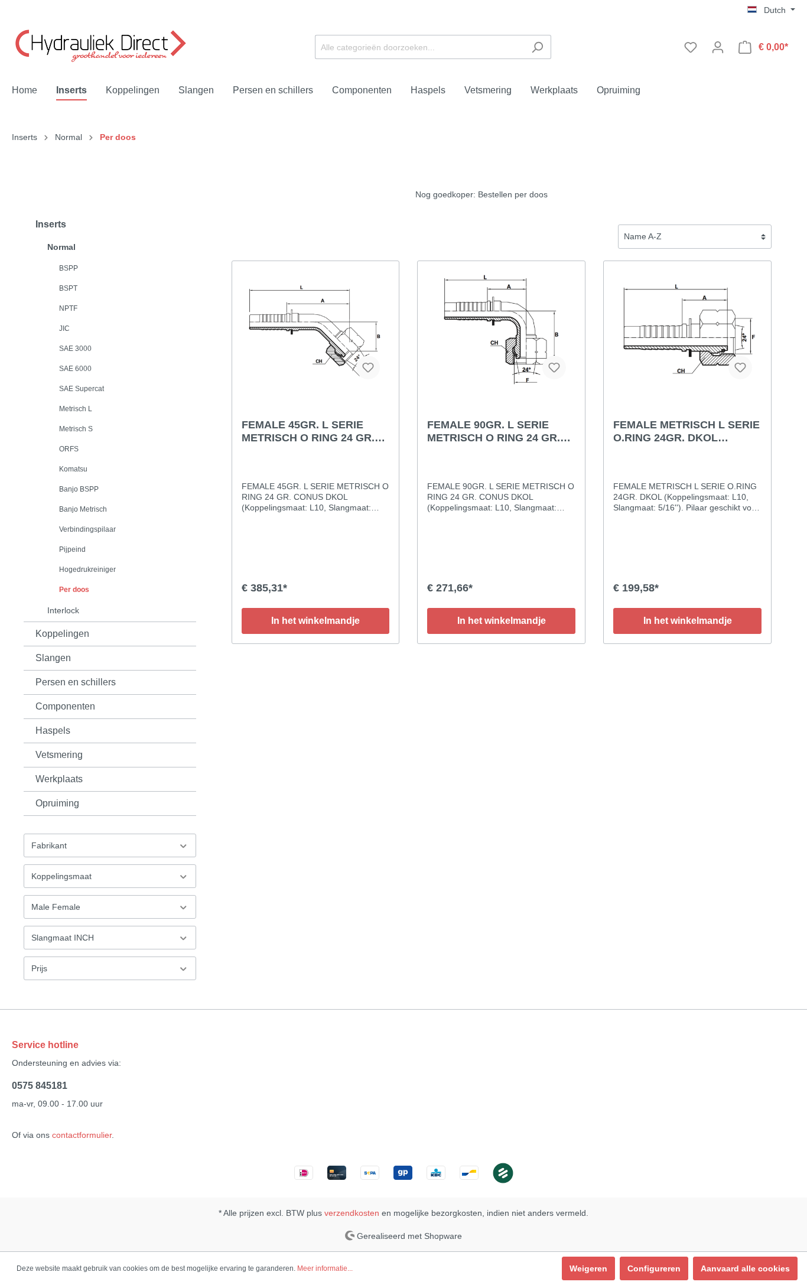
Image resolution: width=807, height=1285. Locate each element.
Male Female (55, 907)
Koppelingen (62, 634)
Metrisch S (76, 429)
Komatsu (73, 469)
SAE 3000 (75, 348)
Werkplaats (59, 779)
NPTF (68, 308)
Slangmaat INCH (62, 937)
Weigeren (588, 1268)
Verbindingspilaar (87, 529)
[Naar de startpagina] (100, 44)
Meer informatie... (325, 1268)
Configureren (654, 1268)
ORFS (69, 449)
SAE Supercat (81, 389)
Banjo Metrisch (83, 509)
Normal (61, 247)
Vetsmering (59, 755)
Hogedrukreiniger (87, 569)
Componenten (65, 706)
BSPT (68, 288)
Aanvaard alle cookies (745, 1268)
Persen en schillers (75, 682)
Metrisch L (75, 409)
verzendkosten (351, 1213)
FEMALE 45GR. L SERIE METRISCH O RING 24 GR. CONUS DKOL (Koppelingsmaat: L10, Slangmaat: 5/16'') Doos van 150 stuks (312, 431)
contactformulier (82, 1135)
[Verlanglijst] (690, 47)
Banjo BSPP (79, 489)
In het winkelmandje (315, 621)
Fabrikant (49, 845)
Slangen (53, 658)
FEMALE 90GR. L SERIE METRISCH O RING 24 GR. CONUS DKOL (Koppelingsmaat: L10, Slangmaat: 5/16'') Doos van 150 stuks (497, 431)
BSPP (68, 268)
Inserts (50, 224)
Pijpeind (72, 549)
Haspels (52, 731)
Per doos (74, 589)
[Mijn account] (717, 47)
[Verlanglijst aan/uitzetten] (368, 367)
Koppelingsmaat (61, 876)
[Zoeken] (537, 47)
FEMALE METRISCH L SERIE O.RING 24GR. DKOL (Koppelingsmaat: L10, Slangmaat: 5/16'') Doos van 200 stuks (686, 431)
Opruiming (57, 803)
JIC (64, 328)
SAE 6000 (75, 369)
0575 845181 (39, 1086)
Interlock (63, 610)
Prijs (39, 968)
